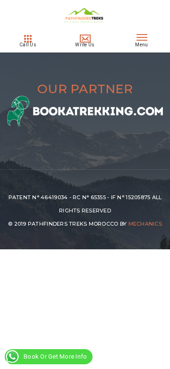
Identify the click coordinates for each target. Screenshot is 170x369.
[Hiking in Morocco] (85, 27)
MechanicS (145, 223)
